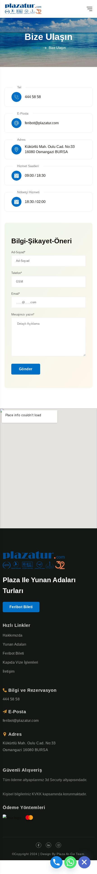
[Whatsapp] (70, 862)
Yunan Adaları (14, 644)
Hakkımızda (12, 635)
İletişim (9, 671)
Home (36, 48)
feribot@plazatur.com (42, 123)
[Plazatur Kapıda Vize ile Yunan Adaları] (23, 8)
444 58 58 (33, 97)
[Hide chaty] (84, 862)
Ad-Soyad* (18, 252)
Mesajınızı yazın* (22, 314)
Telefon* (16, 272)
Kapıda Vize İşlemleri (20, 662)
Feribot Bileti (21, 607)
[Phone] (56, 862)
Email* (15, 293)
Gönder (25, 369)
